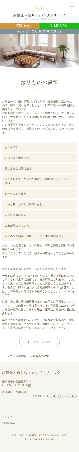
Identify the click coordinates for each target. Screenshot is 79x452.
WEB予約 (23, 26)
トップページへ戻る (39, 342)
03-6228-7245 (47, 32)
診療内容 (9, 423)
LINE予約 (61, 26)
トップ (8, 417)
